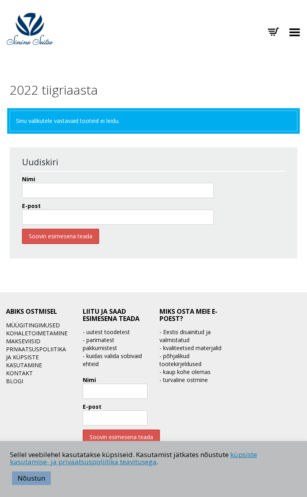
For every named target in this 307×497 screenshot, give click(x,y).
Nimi (28, 179)
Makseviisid (23, 341)
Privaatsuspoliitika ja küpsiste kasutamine (36, 357)
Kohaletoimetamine (37, 333)
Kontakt (19, 373)
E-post (31, 206)
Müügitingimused (33, 325)
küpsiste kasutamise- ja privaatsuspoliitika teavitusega (133, 458)
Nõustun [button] (31, 478)
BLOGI (14, 381)
